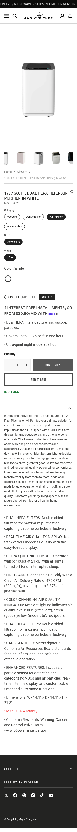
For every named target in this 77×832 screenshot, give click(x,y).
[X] (6, 795)
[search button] (14, 15)
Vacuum (12, 216)
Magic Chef (25, 819)
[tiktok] (42, 795)
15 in (10, 257)
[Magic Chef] (38, 15)
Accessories (14, 226)
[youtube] (51, 795)
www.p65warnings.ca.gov (25, 730)
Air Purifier (56, 216)
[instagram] (33, 795)
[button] (70, 15)
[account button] (62, 15)
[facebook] (15, 795)
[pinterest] (24, 795)
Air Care (22, 171)
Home (8, 171)
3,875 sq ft (13, 241)
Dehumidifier (33, 216)
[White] (8, 278)
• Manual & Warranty (20, 711)
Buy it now (53, 365)
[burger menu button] (6, 15)
